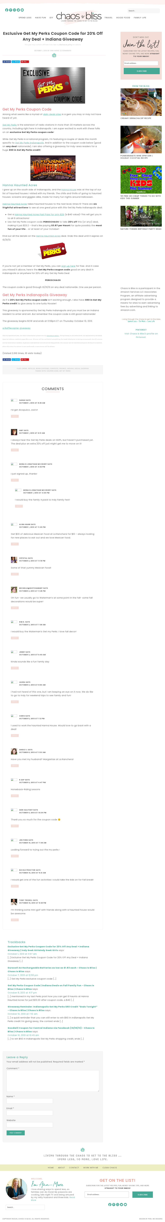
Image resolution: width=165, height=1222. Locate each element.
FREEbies (62, 368)
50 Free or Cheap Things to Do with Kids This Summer (141, 197)
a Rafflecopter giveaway (17, 328)
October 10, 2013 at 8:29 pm (32, 903)
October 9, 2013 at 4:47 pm (32, 782)
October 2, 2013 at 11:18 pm (32, 561)
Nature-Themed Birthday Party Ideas (141, 229)
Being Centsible (42, 368)
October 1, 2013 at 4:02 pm (32, 467)
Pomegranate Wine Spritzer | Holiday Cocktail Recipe (137, 156)
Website (11, 1120)
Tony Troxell (25, 900)
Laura (22, 682)
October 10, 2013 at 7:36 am (32, 843)
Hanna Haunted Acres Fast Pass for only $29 (39, 214)
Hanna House (68, 189)
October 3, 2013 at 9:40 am (32, 655)
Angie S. (23, 750)
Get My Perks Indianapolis (29, 142)
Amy (21, 430)
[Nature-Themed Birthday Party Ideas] (141, 216)
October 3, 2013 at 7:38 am (32, 625)
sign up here (68, 266)
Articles (31, 368)
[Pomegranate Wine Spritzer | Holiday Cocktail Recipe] (141, 140)
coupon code (53, 371)
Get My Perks (10, 124)
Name (11, 1096)
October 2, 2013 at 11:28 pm (32, 591)
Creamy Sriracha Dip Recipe (136, 118)
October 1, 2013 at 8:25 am (32, 403)
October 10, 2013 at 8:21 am (32, 873)
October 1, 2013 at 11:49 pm (32, 527)
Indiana (70, 368)
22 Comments (65, 51)
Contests (54, 368)
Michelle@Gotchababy (31, 588)
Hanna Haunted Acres (15, 203)
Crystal (23, 558)
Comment (13, 1068)
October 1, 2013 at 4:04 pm (36, 493)
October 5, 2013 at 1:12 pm (32, 719)
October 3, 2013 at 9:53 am (32, 685)
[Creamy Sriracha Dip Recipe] (141, 102)
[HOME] (78, 17)
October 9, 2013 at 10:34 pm (32, 813)
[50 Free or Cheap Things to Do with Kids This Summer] (141, 180)
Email (10, 1108)
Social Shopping (82, 368)
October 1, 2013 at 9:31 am (32, 433)
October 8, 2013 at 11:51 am (32, 752)
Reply (15, 416)
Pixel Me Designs (155, 1219)
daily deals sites (52, 114)
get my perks (65, 371)
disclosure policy (65, 45)
